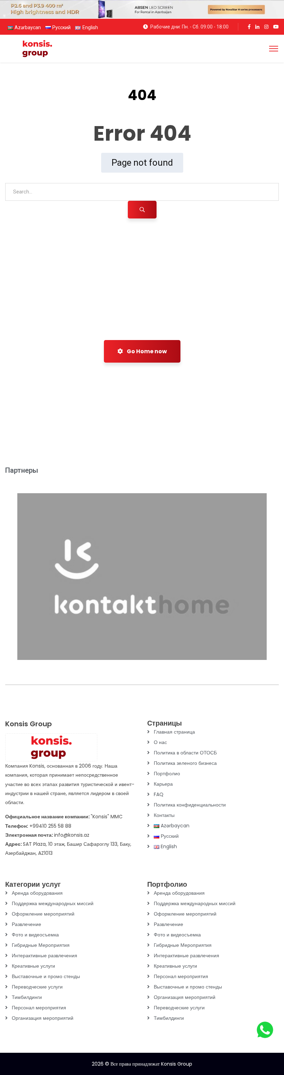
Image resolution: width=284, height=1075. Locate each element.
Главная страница (174, 731)
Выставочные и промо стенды (46, 976)
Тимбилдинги (27, 997)
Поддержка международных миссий (53, 903)
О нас (160, 742)
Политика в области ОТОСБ (185, 752)
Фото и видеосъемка (35, 934)
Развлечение (26, 924)
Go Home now (146, 351)
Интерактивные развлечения (44, 955)
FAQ (158, 794)
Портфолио (167, 773)
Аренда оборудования (37, 893)
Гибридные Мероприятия (41, 945)
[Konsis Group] (37, 48)
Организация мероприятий (42, 1018)
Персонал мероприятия (39, 1007)
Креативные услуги (33, 965)
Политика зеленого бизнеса (185, 763)
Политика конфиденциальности (190, 804)
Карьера (163, 783)
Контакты (164, 815)
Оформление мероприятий (43, 913)
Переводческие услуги (37, 986)
